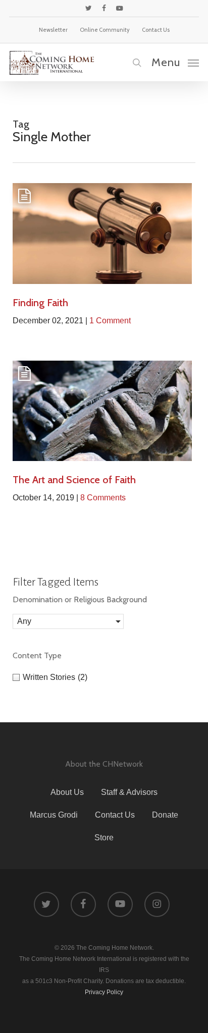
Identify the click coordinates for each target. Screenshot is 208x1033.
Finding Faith (40, 303)
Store (104, 837)
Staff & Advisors (129, 792)
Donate (165, 815)
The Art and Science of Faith (74, 480)
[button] (175, 62)
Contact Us (115, 815)
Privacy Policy (104, 992)
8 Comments (103, 497)
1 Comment (110, 320)
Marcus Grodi (54, 815)
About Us (67, 792)
